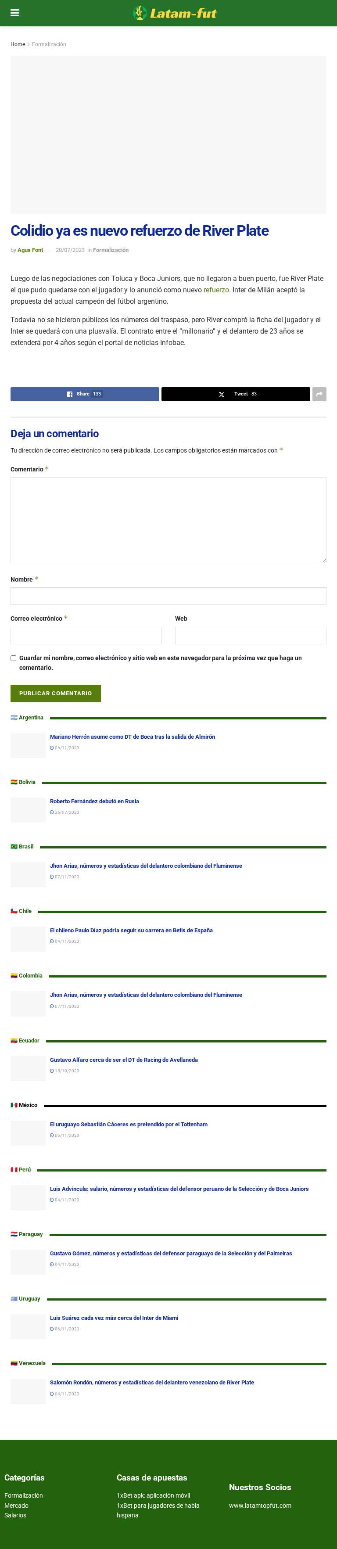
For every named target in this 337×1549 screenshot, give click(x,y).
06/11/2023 (66, 747)
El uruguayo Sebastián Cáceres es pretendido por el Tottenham (129, 1124)
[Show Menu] (15, 13)
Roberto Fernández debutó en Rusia (94, 801)
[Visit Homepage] (175, 13)
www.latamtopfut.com (260, 1505)
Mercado (16, 1505)
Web (181, 618)
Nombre (25, 579)
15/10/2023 (66, 1070)
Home (18, 44)
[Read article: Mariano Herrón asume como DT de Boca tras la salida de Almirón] (28, 745)
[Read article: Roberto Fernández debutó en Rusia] (28, 810)
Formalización (49, 44)
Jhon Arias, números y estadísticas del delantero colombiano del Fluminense (146, 866)
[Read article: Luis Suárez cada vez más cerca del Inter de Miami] (28, 1326)
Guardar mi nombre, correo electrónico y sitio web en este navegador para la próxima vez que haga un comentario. (160, 662)
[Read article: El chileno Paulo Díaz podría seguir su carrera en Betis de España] (28, 939)
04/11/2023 (66, 941)
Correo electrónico (39, 618)
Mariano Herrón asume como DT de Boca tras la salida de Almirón (132, 736)
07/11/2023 (66, 876)
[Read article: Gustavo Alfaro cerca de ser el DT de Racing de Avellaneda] (28, 1068)
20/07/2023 (70, 250)
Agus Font (30, 250)
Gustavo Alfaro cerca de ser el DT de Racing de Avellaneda (124, 1060)
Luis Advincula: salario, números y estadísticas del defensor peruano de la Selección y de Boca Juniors (179, 1189)
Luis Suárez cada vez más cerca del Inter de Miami (114, 1318)
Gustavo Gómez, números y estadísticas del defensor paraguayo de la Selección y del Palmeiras (171, 1253)
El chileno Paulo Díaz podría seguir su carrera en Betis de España (131, 930)
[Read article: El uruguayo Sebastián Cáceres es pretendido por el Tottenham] (28, 1133)
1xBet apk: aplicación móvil (153, 1495)
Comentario (30, 469)
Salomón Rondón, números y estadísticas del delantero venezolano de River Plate (152, 1382)
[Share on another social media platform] (319, 394)
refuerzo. (217, 290)
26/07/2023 (66, 812)
